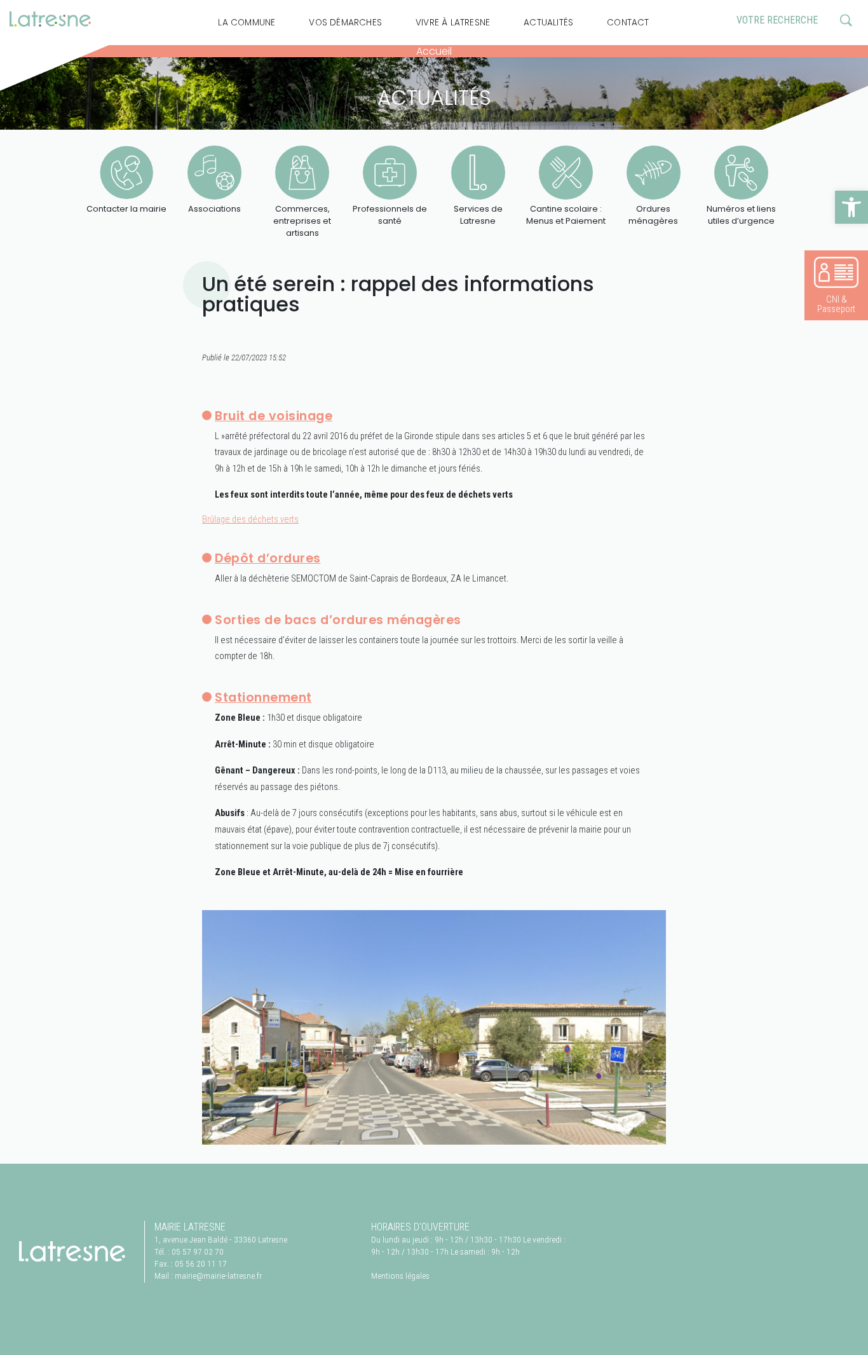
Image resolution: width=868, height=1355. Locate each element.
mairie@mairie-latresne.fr (218, 1275)
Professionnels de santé (390, 214)
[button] (851, 207)
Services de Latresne (478, 214)
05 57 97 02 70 (198, 1251)
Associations (214, 208)
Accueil (434, 51)
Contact (628, 23)
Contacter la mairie (126, 208)
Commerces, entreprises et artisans (302, 220)
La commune (246, 23)
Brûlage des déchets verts (250, 519)
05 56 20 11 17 (201, 1263)
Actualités (548, 23)
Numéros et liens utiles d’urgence (741, 214)
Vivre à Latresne (453, 23)
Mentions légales (400, 1275)
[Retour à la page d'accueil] (72, 1251)
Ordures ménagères (653, 214)
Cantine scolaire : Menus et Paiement (566, 214)
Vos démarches (345, 23)
